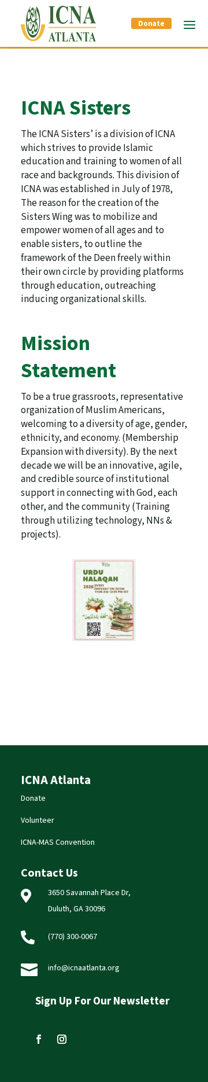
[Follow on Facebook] (38, 1039)
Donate (151, 24)
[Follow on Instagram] (62, 1039)
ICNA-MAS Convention (58, 842)
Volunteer (37, 820)
